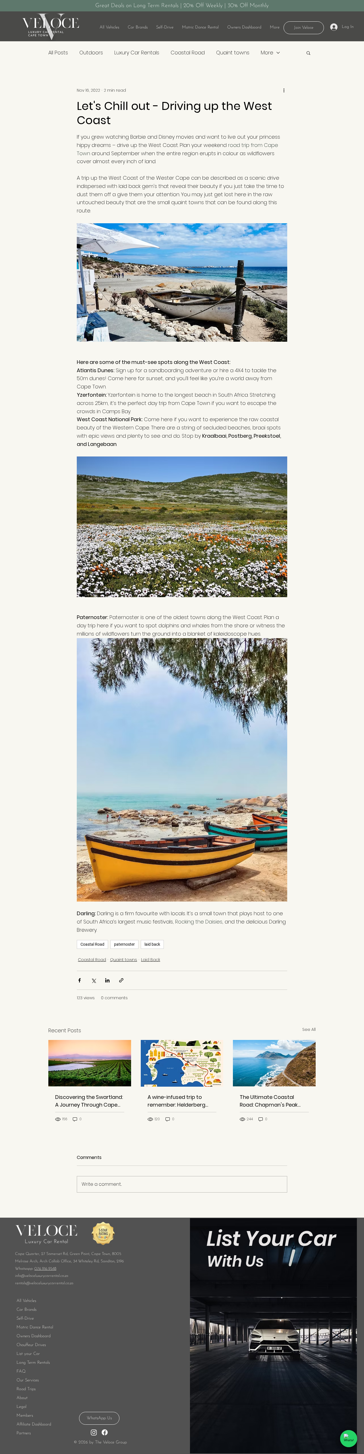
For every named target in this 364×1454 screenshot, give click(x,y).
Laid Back (150, 959)
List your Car (28, 1354)
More (267, 52)
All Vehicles (26, 1301)
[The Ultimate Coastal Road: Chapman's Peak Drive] (274, 1063)
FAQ (21, 1371)
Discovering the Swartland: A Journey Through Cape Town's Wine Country (89, 1101)
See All (309, 1029)
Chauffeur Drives (31, 1345)
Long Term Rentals (33, 1363)
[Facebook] (105, 1432)
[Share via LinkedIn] (107, 980)
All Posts (58, 52)
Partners (23, 1433)
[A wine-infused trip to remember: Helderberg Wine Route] (182, 1063)
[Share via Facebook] (79, 980)
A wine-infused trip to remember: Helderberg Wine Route (176, 1101)
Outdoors (91, 52)
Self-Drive (25, 1318)
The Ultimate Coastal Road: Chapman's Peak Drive (269, 1101)
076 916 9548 (45, 1269)
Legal (21, 1407)
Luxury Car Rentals (136, 52)
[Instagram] (94, 1432)
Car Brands (26, 1310)
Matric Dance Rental (34, 1327)
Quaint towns (232, 52)
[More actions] (283, 90)
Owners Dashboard (33, 1336)
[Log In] (333, 27)
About (22, 1398)
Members (24, 1416)
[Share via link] (121, 980)
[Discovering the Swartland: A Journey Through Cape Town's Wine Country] (89, 1063)
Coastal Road (188, 52)
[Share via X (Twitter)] (93, 980)
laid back (152, 944)
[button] (165, 28)
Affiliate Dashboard (33, 1424)
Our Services (27, 1380)
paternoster (124, 944)
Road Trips (26, 1389)
